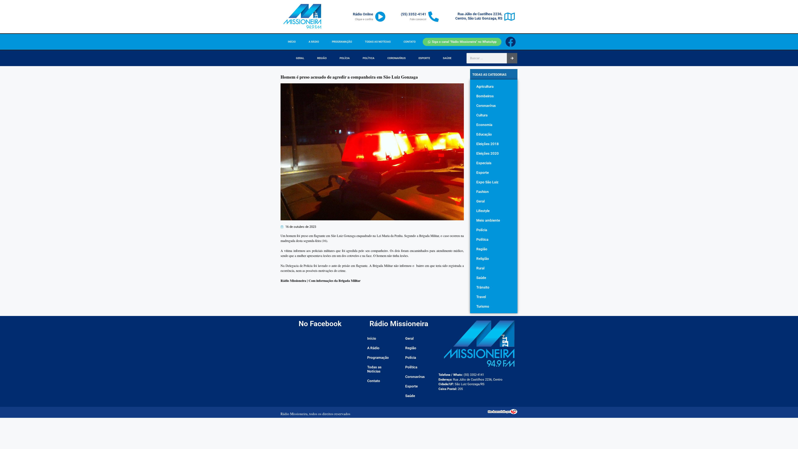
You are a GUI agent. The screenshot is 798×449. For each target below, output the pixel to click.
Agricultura (485, 86)
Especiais (483, 163)
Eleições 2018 (487, 144)
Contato (410, 41)
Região (322, 58)
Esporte (424, 58)
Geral (300, 58)
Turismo (482, 306)
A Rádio (314, 41)
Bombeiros (485, 96)
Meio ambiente (488, 220)
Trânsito (482, 287)
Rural (480, 268)
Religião (482, 259)
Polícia (345, 58)
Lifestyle (483, 211)
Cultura (482, 115)
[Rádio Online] (380, 16)
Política (368, 58)
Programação (342, 41)
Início (292, 41)
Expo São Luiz (487, 182)
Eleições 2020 (487, 153)
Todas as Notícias (378, 41)
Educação (484, 134)
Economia (484, 125)
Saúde (447, 58)
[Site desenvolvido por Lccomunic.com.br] (502, 413)
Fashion (482, 192)
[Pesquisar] (512, 58)
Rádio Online (363, 14)
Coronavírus (396, 58)
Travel (481, 297)
